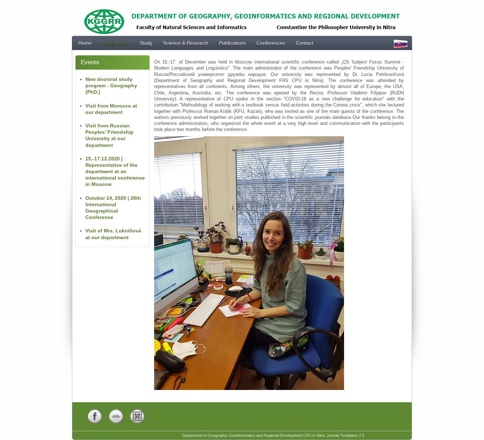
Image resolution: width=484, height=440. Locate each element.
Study (146, 43)
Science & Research (185, 43)
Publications (232, 43)
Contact (304, 43)
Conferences (271, 43)
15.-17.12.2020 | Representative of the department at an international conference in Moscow (115, 171)
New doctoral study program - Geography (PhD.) (111, 85)
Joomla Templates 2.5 (345, 435)
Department (115, 43)
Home (85, 43)
